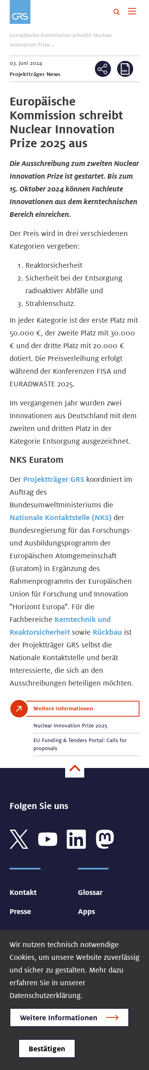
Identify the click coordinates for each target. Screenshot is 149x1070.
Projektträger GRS (53, 479)
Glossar (90, 892)
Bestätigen (47, 1048)
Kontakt (23, 892)
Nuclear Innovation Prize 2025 (70, 725)
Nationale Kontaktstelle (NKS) (62, 517)
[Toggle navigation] (132, 12)
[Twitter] (19, 838)
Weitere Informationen (58, 1017)
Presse (20, 911)
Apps (86, 911)
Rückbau (108, 632)
